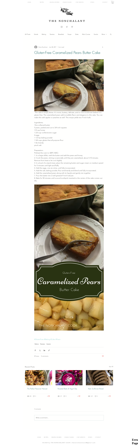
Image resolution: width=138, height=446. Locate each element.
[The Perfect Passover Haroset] (38, 377)
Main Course (86, 34)
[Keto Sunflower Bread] (99, 377)
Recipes (42, 344)
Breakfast (61, 34)
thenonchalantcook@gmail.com (83, 442)
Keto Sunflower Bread (95, 389)
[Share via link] (49, 350)
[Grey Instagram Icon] (61, 27)
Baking (44, 34)
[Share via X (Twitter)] (40, 350)
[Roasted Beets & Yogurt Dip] (69, 377)
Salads (36, 34)
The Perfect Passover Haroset (37, 389)
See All (111, 366)
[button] (112, 2)
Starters (52, 34)
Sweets (48, 344)
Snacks (96, 34)
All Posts (27, 34)
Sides (76, 34)
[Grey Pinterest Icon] (72, 27)
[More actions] (102, 47)
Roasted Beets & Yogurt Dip (67, 389)
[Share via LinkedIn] (44, 350)
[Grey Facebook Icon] (67, 27)
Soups (69, 34)
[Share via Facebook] (35, 350)
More (103, 34)
